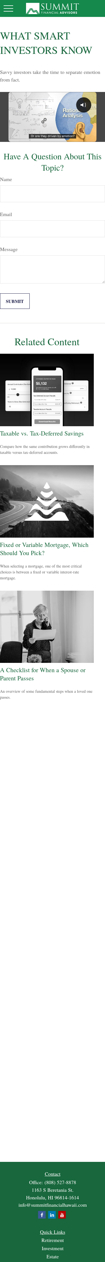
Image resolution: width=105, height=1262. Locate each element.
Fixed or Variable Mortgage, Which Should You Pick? (44, 548)
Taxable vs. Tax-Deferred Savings (42, 433)
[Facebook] (42, 1215)
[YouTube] (62, 1215)
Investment (53, 1248)
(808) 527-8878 (60, 1182)
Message (9, 249)
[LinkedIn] (52, 1215)
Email (6, 214)
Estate (52, 1256)
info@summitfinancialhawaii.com (52, 1204)
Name (6, 179)
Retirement (52, 1240)
